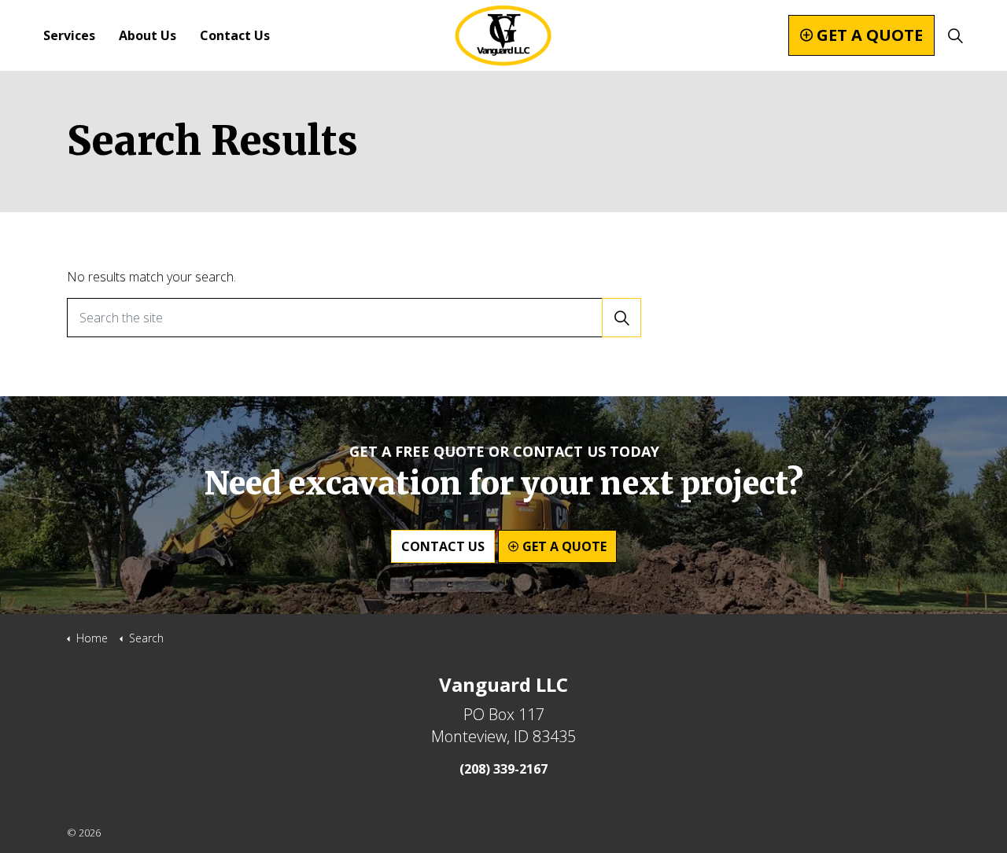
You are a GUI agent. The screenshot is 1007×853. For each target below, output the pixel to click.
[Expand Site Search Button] (955, 35)
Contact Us (235, 35)
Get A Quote (870, 35)
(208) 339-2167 (503, 769)
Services (69, 35)
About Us (147, 35)
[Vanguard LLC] (503, 35)
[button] (621, 317)
